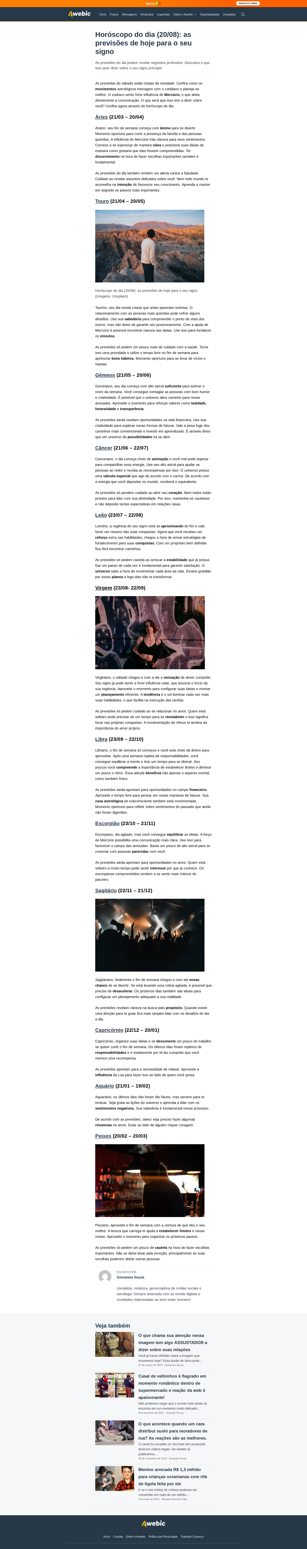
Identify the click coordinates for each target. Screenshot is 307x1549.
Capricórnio (109, 1030)
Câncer (103, 448)
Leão (101, 515)
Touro (102, 201)
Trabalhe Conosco (192, 1536)
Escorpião (107, 823)
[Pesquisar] (242, 14)
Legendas (163, 14)
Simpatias (229, 14)
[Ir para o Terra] (153, 3)
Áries (101, 117)
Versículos (147, 14)
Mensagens (129, 14)
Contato (118, 1536)
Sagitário (106, 890)
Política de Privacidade (163, 1536)
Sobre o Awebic (183, 14)
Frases (114, 14)
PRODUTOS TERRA (248, 3)
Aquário (104, 1086)
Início (102, 14)
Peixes (103, 1136)
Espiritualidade (209, 14)
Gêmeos (105, 375)
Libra (101, 739)
